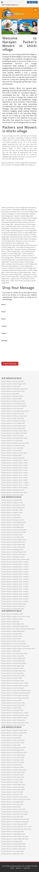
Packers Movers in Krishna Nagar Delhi (13, 540)
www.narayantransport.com (15, 866)
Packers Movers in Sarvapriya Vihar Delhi (14, 492)
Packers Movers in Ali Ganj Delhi (11, 700)
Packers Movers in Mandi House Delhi (13, 554)
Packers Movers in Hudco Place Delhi (13, 703)
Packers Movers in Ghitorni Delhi (11, 678)
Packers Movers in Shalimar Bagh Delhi (13, 770)
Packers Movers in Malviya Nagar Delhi (13, 552)
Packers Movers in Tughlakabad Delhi (13, 834)
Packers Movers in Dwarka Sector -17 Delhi (14, 574)
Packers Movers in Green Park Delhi (12, 688)
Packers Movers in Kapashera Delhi (12, 525)
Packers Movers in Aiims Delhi (10, 386)
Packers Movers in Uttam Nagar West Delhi (15, 839)
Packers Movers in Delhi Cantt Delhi (12, 418)
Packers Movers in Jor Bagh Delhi (11, 841)
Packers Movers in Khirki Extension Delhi (14, 718)
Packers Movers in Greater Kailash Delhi (14, 431)
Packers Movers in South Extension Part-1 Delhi (16, 826)
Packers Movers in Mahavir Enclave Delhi (14, 487)
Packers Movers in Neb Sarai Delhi (12, 804)
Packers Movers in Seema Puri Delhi (12, 762)
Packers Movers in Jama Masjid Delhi (13, 507)
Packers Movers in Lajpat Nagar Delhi (13, 542)
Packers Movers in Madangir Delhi (12, 549)
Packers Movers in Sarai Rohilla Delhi (13, 755)
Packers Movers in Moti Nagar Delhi (12, 624)
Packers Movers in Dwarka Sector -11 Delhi (14, 485)
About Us (19, 868)
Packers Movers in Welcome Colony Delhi (14, 797)
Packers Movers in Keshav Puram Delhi (13, 532)
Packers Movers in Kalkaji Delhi (11, 517)
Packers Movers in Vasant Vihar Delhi (13, 789)
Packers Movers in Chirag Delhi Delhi (13, 445)
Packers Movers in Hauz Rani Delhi (12, 495)
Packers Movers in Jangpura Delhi (12, 512)
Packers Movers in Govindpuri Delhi (12, 681)
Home (12, 868)
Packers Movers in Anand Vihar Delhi (13, 391)
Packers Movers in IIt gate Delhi (11, 708)
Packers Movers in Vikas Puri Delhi (12, 792)
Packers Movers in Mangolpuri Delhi (12, 557)
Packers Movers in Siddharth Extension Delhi (15, 693)
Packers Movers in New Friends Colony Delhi (15, 646)
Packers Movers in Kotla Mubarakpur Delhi (14, 723)
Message (4, 340)
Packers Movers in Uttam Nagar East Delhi (14, 836)
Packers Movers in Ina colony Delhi (12, 710)
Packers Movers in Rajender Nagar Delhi (14, 730)
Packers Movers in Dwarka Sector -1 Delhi (14, 460)
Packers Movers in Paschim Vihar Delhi (13, 663)
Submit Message (9, 363)
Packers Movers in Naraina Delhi (11, 636)
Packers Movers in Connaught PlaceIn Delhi (15, 411)
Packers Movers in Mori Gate (10, 621)
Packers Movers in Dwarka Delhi (11, 455)
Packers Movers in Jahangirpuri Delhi (13, 505)
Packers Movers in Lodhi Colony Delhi (13, 547)
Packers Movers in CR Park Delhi (11, 450)
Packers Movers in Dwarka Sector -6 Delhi (14, 473)
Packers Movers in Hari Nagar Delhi (12, 851)
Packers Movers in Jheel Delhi (10, 515)
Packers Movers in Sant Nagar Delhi (12, 750)
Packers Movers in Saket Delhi (10, 745)
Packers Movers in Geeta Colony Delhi (13, 428)
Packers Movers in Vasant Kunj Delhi (13, 787)
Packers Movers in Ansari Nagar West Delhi (15, 698)
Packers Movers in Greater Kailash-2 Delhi (14, 685)
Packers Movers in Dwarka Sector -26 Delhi (14, 596)
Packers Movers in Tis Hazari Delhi (12, 780)
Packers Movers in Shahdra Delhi (11, 765)
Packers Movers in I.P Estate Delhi (12, 441)
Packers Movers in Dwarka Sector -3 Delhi (14, 465)
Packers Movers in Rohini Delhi (11, 738)
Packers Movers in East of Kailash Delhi (13, 604)
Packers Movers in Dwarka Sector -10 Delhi (14, 482)
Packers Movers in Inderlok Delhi (11, 500)
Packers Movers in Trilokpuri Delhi (12, 782)
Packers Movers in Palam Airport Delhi (13, 809)
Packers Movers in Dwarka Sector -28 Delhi (14, 601)
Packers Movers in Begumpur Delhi (12, 854)
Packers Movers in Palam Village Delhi (13, 658)
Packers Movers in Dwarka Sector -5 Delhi (14, 470)
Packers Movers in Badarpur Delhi (12, 396)
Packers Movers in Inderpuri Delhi (12, 503)
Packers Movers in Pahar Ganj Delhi (12, 656)
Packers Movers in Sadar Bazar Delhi (13, 740)
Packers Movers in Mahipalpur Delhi (12, 490)
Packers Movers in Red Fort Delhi (11, 735)
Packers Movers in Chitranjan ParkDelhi (13, 406)
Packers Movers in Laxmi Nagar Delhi (13, 544)
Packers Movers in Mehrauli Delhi (12, 619)
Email (3, 312)
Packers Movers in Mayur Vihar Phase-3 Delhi (15, 616)
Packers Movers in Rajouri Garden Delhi (14, 733)
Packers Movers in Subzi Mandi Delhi (13, 772)
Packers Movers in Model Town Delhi (13, 606)
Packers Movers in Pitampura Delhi (12, 668)
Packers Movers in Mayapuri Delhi (12, 614)
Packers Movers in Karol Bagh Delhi (12, 527)
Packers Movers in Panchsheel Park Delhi (14, 814)
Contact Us (26, 868)
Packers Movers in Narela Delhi (11, 639)
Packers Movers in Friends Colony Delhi (13, 644)
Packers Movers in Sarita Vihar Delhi (12, 757)
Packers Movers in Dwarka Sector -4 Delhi (14, 468)
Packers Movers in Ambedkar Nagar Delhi (14, 389)
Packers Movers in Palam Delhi (11, 807)
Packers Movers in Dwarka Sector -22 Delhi (14, 586)
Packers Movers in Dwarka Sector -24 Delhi (14, 591)
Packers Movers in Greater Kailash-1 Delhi (14, 683)
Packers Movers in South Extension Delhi (14, 824)
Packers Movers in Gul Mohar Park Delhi (14, 433)
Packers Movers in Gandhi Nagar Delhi (13, 426)
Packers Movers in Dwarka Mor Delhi (13, 458)
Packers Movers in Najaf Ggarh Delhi (13, 631)
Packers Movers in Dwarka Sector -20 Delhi (14, 582)
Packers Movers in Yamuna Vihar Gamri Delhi (15, 799)
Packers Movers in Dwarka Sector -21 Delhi (14, 584)
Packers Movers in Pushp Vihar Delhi (13, 676)
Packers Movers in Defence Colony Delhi (14, 416)
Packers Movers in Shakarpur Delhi (12, 767)
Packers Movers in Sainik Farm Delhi (12, 743)
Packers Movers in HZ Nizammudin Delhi (14, 438)
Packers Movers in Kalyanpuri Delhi (12, 520)
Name (3, 304)
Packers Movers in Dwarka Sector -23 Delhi (14, 589)
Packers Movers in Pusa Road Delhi (12, 673)
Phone (3, 319)
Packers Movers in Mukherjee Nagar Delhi (14, 626)
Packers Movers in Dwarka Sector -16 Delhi (14, 572)
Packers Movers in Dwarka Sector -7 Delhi (14, 475)
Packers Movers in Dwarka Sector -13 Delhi (14, 564)
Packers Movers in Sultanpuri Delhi (12, 775)
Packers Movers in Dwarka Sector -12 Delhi (14, 562)
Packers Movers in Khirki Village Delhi (13, 720)
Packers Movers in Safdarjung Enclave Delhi (15, 819)
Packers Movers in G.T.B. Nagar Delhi (13, 423)
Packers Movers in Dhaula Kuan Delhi (13, 421)
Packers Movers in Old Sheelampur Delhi (14, 653)
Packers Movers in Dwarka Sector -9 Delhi (14, 480)
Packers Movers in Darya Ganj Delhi (12, 413)
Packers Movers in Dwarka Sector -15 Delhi (14, 569)
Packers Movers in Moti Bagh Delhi (12, 802)
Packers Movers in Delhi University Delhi (14, 453)
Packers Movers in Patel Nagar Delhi (12, 666)
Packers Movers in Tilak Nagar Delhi (12, 777)
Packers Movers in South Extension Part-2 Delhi (16, 829)
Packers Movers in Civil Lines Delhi (12, 408)
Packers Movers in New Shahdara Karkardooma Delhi (18, 648)
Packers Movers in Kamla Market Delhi (13, 522)
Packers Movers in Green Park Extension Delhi (15, 690)
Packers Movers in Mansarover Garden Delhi (15, 559)
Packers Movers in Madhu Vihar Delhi (13, 849)
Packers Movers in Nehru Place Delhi (13, 641)
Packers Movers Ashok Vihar (10, 394)
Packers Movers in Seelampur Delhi (12, 760)
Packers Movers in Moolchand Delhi (12, 609)
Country (4, 326)
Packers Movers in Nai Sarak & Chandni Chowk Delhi (18, 629)
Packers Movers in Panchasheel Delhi (13, 661)
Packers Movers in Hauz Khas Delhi (12, 436)
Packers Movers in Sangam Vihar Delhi (13, 747)
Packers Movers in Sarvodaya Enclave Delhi (15, 822)
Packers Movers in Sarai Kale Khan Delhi (14, 752)
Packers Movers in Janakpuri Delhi (12, 510)
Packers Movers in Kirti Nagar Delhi (12, 537)
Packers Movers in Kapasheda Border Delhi (15, 715)
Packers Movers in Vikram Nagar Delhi (13, 844)
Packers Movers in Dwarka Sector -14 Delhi (14, 567)
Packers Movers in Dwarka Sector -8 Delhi (14, 478)
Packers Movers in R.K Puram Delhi (12, 381)
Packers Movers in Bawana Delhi (11, 399)
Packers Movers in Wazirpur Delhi (12, 794)
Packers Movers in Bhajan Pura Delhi (13, 401)
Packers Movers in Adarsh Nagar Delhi (13, 384)
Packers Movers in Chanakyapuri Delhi (13, 403)
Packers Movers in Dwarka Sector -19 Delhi (14, 579)
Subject (4, 333)
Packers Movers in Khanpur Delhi (12, 535)
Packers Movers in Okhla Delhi (11, 651)
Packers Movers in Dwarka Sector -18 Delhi (14, 577)
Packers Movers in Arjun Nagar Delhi (13, 705)
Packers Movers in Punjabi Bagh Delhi (13, 671)
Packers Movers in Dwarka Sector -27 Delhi (14, 599)
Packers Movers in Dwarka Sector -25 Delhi (14, 594)
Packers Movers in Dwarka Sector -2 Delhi (14, 463)
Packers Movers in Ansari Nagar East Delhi (14, 695)
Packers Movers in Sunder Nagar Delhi (13, 846)
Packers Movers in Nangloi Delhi (11, 634)
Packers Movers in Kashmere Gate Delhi (14, 530)
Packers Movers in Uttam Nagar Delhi (13, 785)
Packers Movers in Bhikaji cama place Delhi (15, 443)
